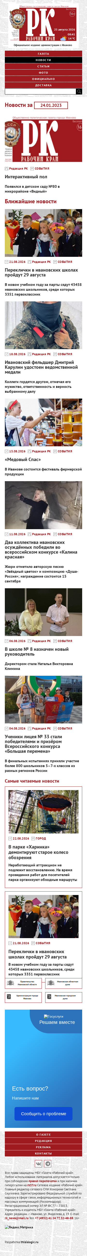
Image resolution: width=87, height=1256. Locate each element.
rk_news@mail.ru (17, 1218)
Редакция (43, 1141)
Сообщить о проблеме (43, 1113)
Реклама (43, 1147)
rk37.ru (31, 1185)
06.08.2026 (17, 641)
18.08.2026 (17, 354)
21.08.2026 (17, 262)
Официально (43, 79)
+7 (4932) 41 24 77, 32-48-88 (54, 1218)
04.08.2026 (17, 728)
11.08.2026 (17, 534)
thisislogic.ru (29, 1242)
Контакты (43, 1153)
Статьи (43, 66)
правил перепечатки (43, 1181)
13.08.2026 (17, 451)
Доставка (43, 85)
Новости (43, 60)
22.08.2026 (21, 838)
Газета (43, 53)
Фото (43, 72)
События (42, 168)
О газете (43, 1134)
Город (41, 838)
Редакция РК (18, 168)
